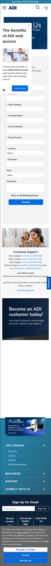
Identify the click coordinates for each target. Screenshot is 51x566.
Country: (11, 148)
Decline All (25, 560)
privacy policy (22, 532)
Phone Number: (14, 137)
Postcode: (12, 159)
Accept (25, 555)
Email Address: (14, 105)
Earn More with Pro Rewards (25, 1)
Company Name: (15, 116)
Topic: (9, 170)
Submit (26, 202)
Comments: (12, 181)
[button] (49, 283)
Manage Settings (25, 549)
